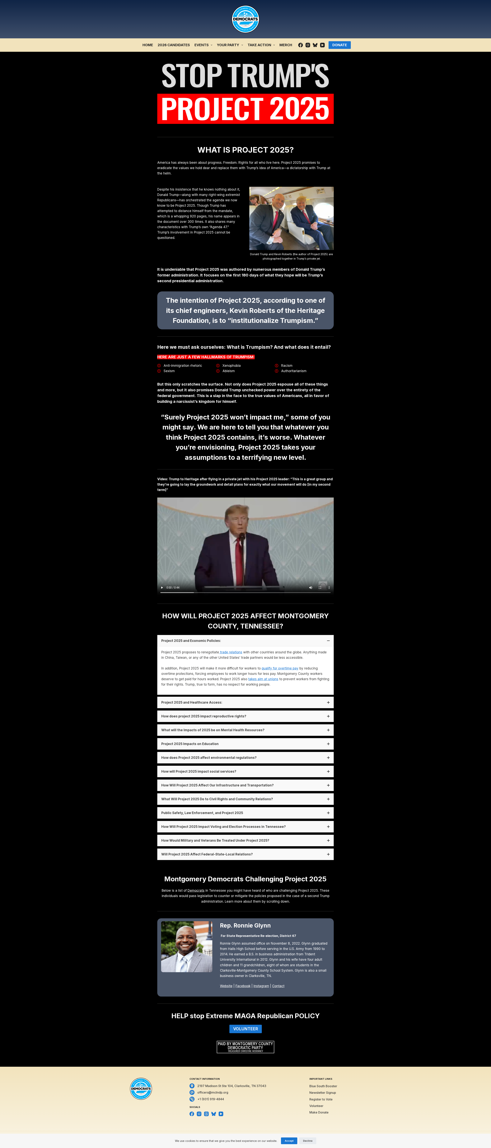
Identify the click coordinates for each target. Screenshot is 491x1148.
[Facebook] (300, 45)
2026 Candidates (174, 45)
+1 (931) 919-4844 (210, 1099)
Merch (285, 45)
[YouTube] (322, 45)
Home (148, 45)
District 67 (288, 936)
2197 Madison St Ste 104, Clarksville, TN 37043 (231, 1086)
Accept (289, 1140)
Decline (307, 1140)
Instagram (261, 986)
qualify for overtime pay (280, 668)
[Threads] (206, 1114)
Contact (278, 986)
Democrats (196, 890)
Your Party (228, 45)
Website (226, 986)
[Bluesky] (315, 45)
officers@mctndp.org (212, 1092)
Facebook (243, 986)
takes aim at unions (263, 679)
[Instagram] (308, 45)
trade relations (230, 652)
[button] (245, 640)
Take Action (259, 45)
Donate (339, 45)
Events (201, 45)
